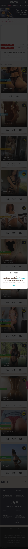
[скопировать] (21, 278)
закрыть (14, 285)
